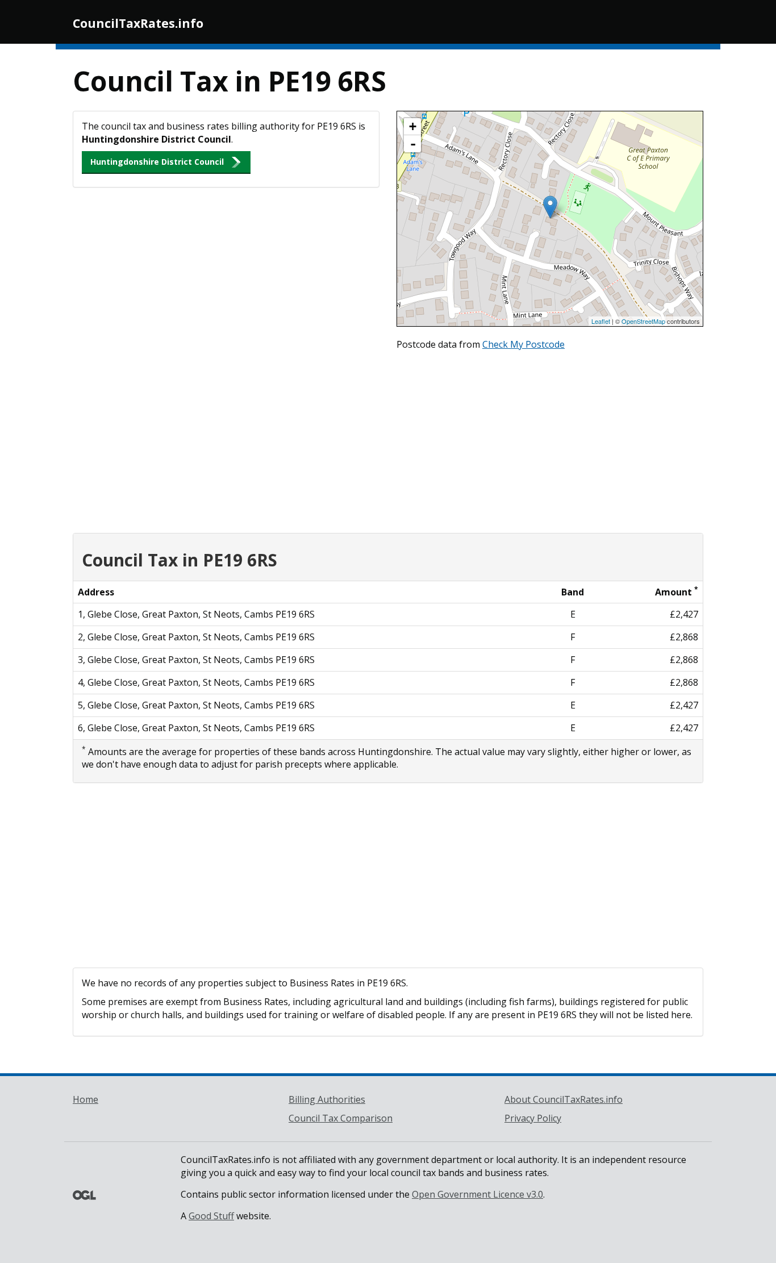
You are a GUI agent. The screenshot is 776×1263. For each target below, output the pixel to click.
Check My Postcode (523, 344)
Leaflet (600, 321)
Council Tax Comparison (341, 1118)
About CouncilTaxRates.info (563, 1099)
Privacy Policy (532, 1118)
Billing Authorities (327, 1099)
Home (85, 1099)
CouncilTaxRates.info (138, 23)
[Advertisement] (388, 439)
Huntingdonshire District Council (157, 161)
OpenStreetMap (643, 321)
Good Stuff (211, 1216)
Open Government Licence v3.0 (477, 1194)
